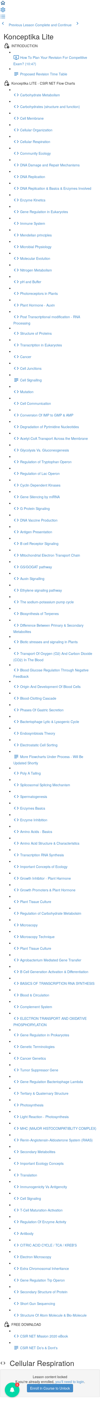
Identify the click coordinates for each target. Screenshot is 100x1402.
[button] (3, 4)
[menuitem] (3, 11)
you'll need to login (69, 1381)
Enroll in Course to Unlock (50, 1388)
